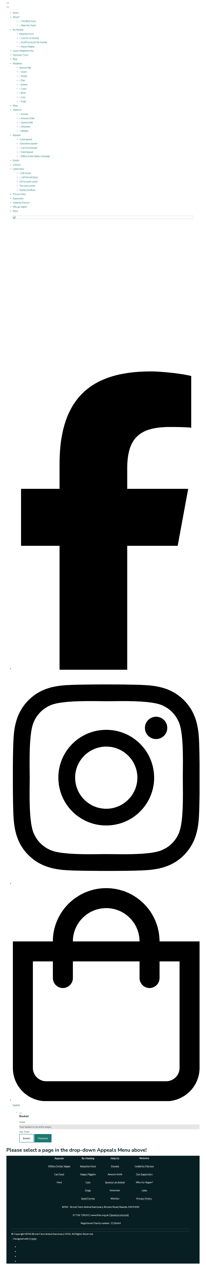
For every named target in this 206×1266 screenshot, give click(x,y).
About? (16, 17)
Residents (17, 63)
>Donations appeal (28, 143)
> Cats (22, 97)
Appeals (17, 135)
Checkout (43, 1138)
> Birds (22, 92)
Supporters (18, 198)
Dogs (88, 1190)
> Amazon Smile (26, 118)
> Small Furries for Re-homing (33, 42)
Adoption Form (26, 33)
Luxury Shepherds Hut (23, 50)
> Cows (22, 88)
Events (16, 160)
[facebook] (106, 668)
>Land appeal (25, 139)
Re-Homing (18, 29)
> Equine (23, 84)
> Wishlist (23, 131)
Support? (17, 109)
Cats (87, 1182)
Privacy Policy (19, 194)
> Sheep (23, 76)
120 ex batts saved (28, 181)
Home (16, 12)
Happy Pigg (86, 1174)
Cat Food (59, 1174)
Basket (26, 1138)
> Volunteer (24, 126)
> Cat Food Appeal (28, 147)
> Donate (23, 114)
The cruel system (27, 185)
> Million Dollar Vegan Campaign (34, 156)
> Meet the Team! (27, 25)
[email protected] (119, 1215)
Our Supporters (144, 1174)
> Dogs (22, 101)
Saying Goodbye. (27, 190)
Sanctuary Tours (20, 55)
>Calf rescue (25, 173)
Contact (16, 164)
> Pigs (22, 80)
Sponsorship (25, 67)
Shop (15, 105)
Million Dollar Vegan (59, 1166)
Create (33, 1238)
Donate (115, 1166)
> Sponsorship (26, 122)
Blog (15, 59)
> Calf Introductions (28, 177)
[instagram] (106, 883)
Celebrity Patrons (21, 202)
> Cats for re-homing (29, 38)
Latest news (18, 168)
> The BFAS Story (27, 21)
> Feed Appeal (26, 152)
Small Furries (88, 1198)
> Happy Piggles (26, 46)
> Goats (23, 71)
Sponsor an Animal (115, 1182)
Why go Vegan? (20, 206)
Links (144, 1190)
